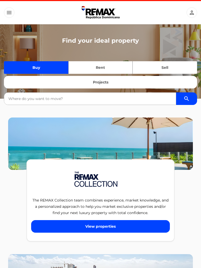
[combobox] (90, 98)
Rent (100, 67)
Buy (36, 67)
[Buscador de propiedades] (186, 98)
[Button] (9, 12)
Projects (100, 82)
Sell (164, 67)
